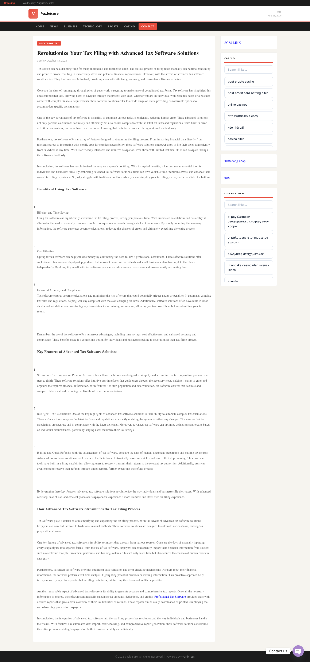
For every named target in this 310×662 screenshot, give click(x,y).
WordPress (188, 656)
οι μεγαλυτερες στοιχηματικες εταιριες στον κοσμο (248, 221)
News (54, 26)
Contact (147, 26)
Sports (113, 26)
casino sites (236, 139)
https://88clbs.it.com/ (243, 116)
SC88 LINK (232, 42)
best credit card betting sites (248, 93)
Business (70, 26)
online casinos (237, 104)
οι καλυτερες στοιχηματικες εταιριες (248, 240)
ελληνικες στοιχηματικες (246, 254)
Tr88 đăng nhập (234, 161)
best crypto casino (241, 81)
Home (40, 26)
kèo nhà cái (236, 127)
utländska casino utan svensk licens (248, 267)
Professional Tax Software (170, 597)
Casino (129, 26)
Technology (92, 26)
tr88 (227, 177)
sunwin (233, 281)
